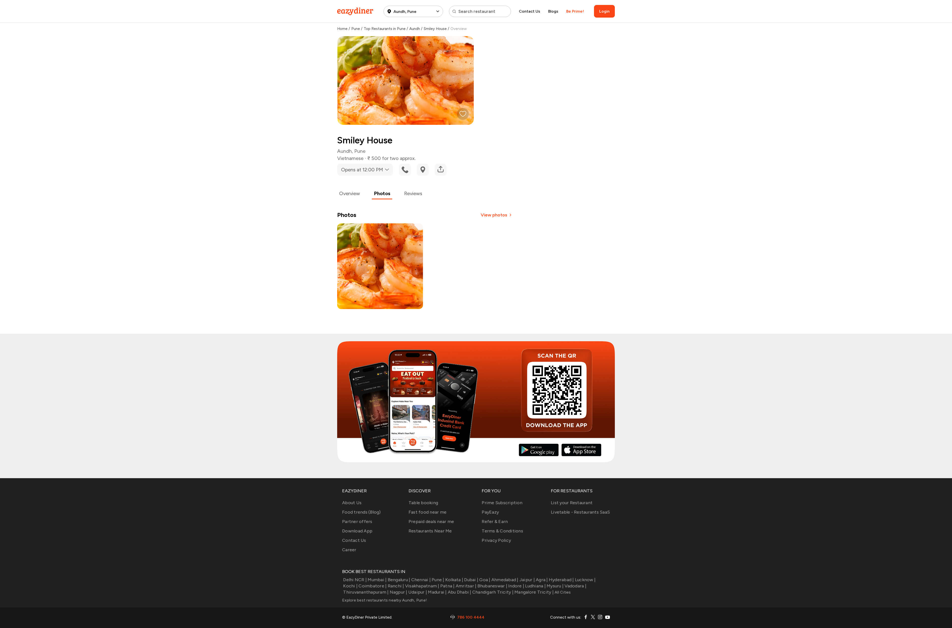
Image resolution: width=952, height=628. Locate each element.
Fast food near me (427, 512)
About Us (351, 502)
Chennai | (421, 579)
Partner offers (357, 521)
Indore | (516, 586)
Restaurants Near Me (430, 531)
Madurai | (437, 592)
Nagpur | (398, 592)
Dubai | (471, 579)
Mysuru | (555, 586)
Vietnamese (350, 158)
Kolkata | (454, 579)
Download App (357, 531)
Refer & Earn (495, 521)
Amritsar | (466, 586)
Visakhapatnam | (422, 586)
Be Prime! (575, 11)
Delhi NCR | (355, 579)
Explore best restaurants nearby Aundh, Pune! (384, 600)
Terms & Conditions (502, 531)
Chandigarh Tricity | (492, 592)
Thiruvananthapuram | (365, 592)
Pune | (438, 579)
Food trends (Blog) (361, 512)
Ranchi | (396, 586)
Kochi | (350, 586)
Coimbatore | (372, 586)
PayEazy (490, 512)
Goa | (484, 579)
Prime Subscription (502, 502)
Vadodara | (575, 586)
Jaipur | (527, 579)
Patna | (447, 586)
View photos (494, 215)
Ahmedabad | (504, 579)
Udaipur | (417, 592)
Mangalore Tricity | (534, 592)
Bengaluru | (399, 579)
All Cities (562, 592)
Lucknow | (585, 579)
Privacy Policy (496, 540)
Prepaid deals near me (431, 521)
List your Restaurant (572, 502)
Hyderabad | (561, 579)
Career (349, 549)
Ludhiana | (535, 586)
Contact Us (529, 11)
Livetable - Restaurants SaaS (580, 512)
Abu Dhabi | (459, 592)
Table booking (423, 502)
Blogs (553, 11)
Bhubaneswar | (492, 586)
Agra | (542, 579)
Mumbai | (377, 579)
